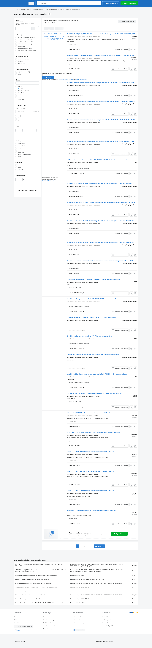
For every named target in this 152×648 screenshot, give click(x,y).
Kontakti (16, 623)
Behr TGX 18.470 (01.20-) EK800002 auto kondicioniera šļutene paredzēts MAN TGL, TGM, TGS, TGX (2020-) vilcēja (104, 55)
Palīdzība (16, 620)
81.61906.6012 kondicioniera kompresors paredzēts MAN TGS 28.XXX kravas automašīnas (97, 374)
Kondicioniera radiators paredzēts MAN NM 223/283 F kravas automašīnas (36, 575)
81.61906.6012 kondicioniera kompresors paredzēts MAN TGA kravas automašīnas (94, 393)
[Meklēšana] (39, 3)
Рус (19, 630)
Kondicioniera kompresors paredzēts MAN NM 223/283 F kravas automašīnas (92, 299)
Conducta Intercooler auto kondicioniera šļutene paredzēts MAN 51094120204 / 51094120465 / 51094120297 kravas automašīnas (109, 101)
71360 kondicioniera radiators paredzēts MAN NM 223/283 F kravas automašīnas (93, 279)
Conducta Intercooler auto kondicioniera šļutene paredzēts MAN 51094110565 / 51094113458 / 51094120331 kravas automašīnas (109, 141)
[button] (131, 49)
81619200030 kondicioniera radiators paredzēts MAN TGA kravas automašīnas (93, 354)
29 (90, 546)
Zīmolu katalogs (47, 629)
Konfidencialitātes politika (50, 620)
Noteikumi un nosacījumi (50, 617)
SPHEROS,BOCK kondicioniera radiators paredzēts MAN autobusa (33, 583)
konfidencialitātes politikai (66, 79)
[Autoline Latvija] (20, 3)
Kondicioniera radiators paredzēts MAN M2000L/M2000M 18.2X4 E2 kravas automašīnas (40, 603)
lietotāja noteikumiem (81, 79)
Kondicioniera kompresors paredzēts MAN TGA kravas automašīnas (89, 336)
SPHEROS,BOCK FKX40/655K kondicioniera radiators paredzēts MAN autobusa (93, 432)
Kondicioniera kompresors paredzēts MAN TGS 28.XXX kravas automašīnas (36, 587)
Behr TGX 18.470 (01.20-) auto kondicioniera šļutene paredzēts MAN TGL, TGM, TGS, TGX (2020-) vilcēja (40, 565)
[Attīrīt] (38, 26)
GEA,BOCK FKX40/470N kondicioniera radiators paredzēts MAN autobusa (91, 510)
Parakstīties (48, 77)
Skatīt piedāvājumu (119, 534)
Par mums (17, 617)
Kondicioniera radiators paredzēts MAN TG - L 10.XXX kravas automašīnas (91, 317)
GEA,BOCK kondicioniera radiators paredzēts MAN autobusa (32, 579)
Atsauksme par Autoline (49, 626)
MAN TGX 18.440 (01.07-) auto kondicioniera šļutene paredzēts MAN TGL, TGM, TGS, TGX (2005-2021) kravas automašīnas (40, 570)
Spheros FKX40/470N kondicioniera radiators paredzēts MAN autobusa (90, 491)
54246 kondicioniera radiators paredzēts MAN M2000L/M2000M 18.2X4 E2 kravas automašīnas (98, 160)
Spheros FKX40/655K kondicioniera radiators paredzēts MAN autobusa (90, 413)
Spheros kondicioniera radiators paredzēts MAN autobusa (31, 595)
